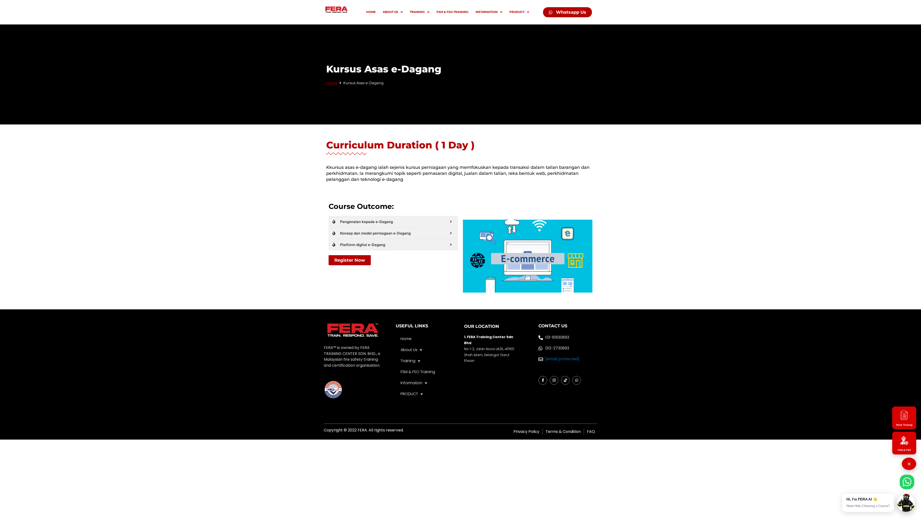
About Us (409, 350)
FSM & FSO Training (418, 372)
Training (408, 361)
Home (331, 83)
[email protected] (562, 359)
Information (411, 383)
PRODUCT (409, 394)
